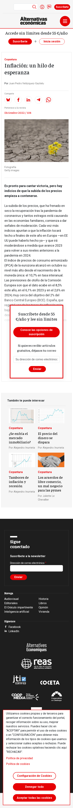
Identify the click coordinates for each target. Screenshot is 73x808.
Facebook (15, 627)
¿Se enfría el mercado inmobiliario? (20, 437)
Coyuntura (10, 59)
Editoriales (11, 603)
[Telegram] (38, 100)
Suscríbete (62, 7)
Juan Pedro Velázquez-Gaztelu (26, 83)
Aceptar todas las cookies (34, 797)
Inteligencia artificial (16, 611)
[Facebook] (18, 100)
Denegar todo (34, 786)
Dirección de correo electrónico (27, 563)
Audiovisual (11, 599)
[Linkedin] (28, 100)
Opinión (43, 607)
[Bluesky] (8, 100)
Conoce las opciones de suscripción (36, 332)
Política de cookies (18, 764)
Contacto (49, 7)
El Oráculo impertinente (18, 607)
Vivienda (44, 611)
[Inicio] (35, 21)
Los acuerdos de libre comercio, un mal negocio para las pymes (50, 483)
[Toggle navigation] (65, 21)
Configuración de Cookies (34, 775)
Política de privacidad (19, 758)
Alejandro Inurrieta (24, 447)
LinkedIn (14, 631)
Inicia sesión (52, 41)
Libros (43, 603)
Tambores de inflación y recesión (19, 481)
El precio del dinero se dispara (48, 437)
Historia (43, 599)
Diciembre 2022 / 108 (17, 112)
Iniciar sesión (42, 7)
